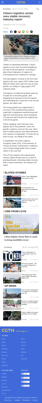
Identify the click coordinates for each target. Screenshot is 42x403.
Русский (4, 387)
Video (23, 349)
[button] (4, 195)
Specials (23, 352)
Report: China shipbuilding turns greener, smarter (29, 177)
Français (4, 380)
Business (5, 349)
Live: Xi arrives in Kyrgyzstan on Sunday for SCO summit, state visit (30, 291)
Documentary (6, 390)
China (3, 339)
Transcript (24, 359)
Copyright (17, 400)
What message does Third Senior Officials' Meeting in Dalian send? (29, 276)
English (4, 373)
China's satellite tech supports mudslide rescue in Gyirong (30, 313)
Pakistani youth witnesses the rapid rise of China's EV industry (30, 200)
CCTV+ (4, 393)
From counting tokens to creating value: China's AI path (29, 253)
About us (35, 400)
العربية (4, 383)
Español (4, 377)
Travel (23, 339)
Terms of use (8, 400)
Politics (4, 345)
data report (26, 86)
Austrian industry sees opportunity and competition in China (30, 189)
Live (22, 355)
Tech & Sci (5, 355)
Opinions (4, 352)
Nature (23, 342)
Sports (4, 362)
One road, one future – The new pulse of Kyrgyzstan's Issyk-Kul (29, 265)
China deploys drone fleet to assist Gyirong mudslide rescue (20, 238)
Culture (4, 359)
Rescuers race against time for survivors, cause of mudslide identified (30, 302)
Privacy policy (26, 400)
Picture (23, 345)
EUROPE (5, 365)
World (3, 342)
